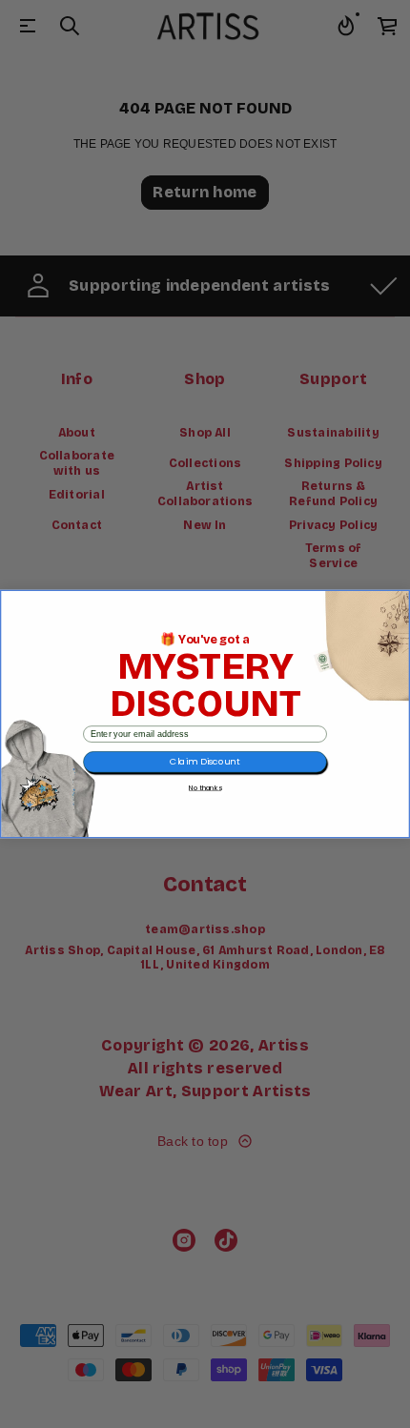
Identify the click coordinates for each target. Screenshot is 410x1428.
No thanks (205, 787)
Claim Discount (205, 762)
